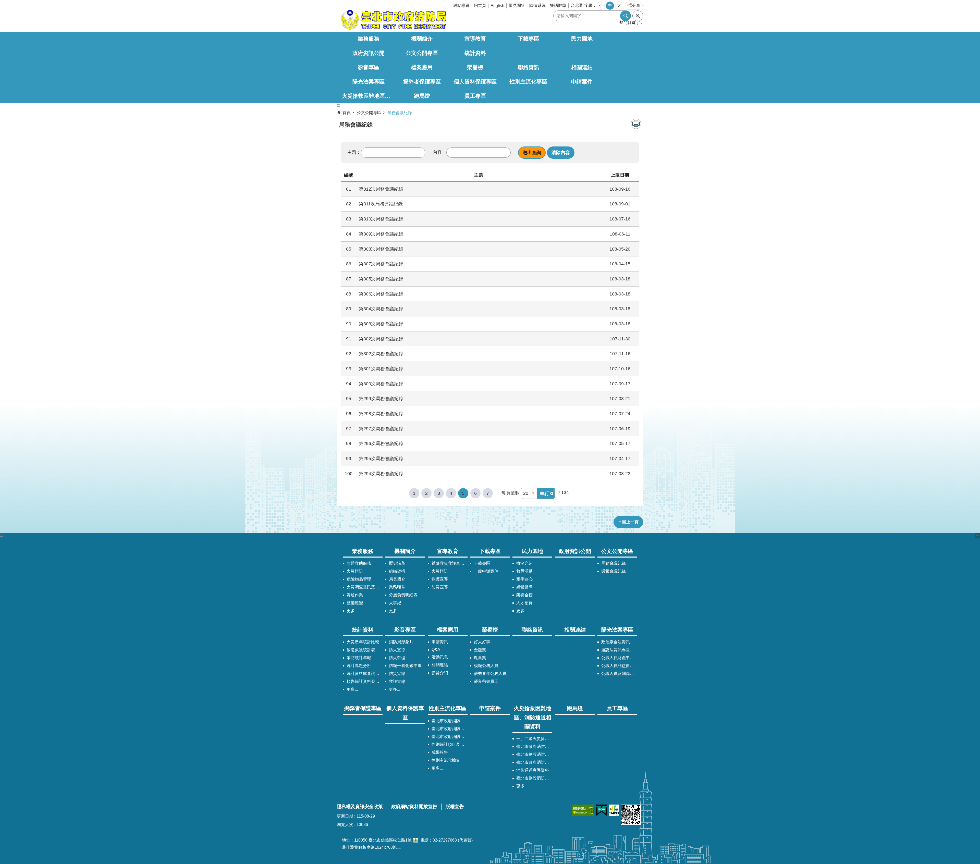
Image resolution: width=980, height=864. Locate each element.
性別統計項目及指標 (450, 744)
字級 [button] (588, 5)
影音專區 (368, 67)
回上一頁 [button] (630, 522)
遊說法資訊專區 (615, 650)
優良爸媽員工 (486, 681)
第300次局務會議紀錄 (381, 383)
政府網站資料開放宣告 (414, 806)
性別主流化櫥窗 (446, 760)
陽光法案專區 (368, 81)
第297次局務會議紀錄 (381, 428)
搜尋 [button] (625, 15)
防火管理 (397, 658)
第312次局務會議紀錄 (381, 189)
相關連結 (582, 67)
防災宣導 (440, 587)
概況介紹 (524, 563)
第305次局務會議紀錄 (381, 278)
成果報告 (440, 752)
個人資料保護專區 (475, 81)
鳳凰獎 (480, 658)
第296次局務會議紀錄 (381, 443)
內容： (439, 152)
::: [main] (338, 105)
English (497, 6)
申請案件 (582, 81)
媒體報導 (524, 587)
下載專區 (528, 39)
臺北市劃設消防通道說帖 (534, 778)
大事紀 (395, 603)
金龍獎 (480, 650)
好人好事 (482, 642)
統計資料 (475, 53)
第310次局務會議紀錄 (381, 218)
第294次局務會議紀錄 (381, 473)
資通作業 (355, 595)
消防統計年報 (359, 658)
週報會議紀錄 (613, 571)
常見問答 (517, 5)
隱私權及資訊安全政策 (360, 806)
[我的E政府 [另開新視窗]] (601, 810)
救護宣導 (440, 579)
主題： (354, 152)
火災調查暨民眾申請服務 (365, 587)
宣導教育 (475, 39)
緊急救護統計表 (361, 650)
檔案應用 (422, 67)
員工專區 (475, 96)
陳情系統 (537, 5)
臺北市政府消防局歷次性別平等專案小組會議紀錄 (450, 736)
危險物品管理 (359, 579)
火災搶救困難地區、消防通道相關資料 (368, 96)
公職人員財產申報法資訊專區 (619, 658)
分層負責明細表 (403, 595)
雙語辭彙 (558, 5)
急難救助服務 (359, 563)
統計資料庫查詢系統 (365, 673)
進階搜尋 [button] (637, 15)
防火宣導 (397, 650)
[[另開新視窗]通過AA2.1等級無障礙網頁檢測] (583, 810)
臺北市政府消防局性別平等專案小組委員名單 (450, 728)
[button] (532, 152)
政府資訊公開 (368, 53)
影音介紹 (440, 673)
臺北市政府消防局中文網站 (393, 20)
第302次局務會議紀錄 (381, 338)
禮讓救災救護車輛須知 (450, 563)
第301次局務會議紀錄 (381, 368)
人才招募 (524, 603)
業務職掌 (397, 587)
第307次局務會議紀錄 (381, 263)
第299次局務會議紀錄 (381, 398)
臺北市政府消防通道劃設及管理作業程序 (534, 762)
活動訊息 (440, 657)
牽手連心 (524, 579)
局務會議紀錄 (399, 112)
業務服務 (368, 39)
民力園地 (582, 39)
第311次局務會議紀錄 (381, 203)
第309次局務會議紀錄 (381, 234)
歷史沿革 (397, 563)
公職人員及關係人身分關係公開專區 (619, 673)
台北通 (577, 5)
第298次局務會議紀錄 (381, 413)
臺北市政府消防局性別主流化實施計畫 (450, 721)
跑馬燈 (422, 96)
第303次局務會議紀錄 (381, 323)
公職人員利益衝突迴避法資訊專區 (619, 665)
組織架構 (397, 571)
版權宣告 (455, 806)
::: (1, 535)
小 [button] (601, 5)
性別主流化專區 (528, 81)
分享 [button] (636, 5)
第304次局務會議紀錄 (381, 308)
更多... (352, 611)
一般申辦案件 (486, 571)
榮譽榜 (475, 67)
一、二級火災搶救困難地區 (534, 738)
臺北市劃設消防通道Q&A (534, 754)
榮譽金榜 (524, 595)
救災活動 (524, 571)
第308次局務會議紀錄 (381, 249)
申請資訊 (440, 642)
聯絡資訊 (528, 67)
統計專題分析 (359, 665)
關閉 (977, 535)
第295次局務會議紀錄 (381, 458)
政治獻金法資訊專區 (619, 642)
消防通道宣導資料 (532, 770)
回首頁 (480, 5)
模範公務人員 (486, 665)
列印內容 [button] (636, 124)
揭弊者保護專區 (422, 81)
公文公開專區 (422, 53)
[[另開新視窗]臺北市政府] (614, 810)
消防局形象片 (401, 642)
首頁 (346, 112)
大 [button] (619, 5)
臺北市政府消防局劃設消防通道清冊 (534, 746)
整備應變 (355, 603)
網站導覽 (461, 5)
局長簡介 (397, 579)
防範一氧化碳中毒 (405, 665)
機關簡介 (422, 39)
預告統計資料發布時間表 (365, 681)
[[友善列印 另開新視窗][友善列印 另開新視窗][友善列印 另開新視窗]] (415, 840)
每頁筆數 (510, 493)
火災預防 (355, 571)
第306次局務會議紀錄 (381, 294)
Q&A (436, 649)
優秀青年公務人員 (490, 673)
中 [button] (610, 5)
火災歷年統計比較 (363, 642)
